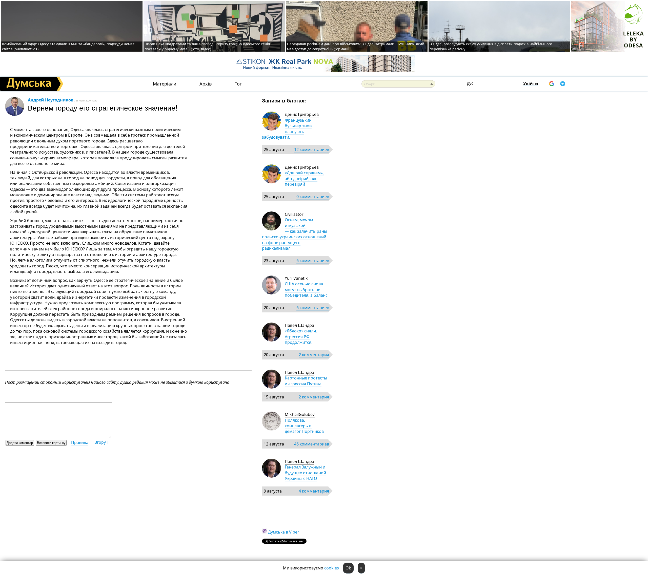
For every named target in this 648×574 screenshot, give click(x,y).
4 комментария (314, 491)
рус (470, 83)
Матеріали (164, 83)
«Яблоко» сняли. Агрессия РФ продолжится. (301, 336)
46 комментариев (311, 444)
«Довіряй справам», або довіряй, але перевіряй (304, 178)
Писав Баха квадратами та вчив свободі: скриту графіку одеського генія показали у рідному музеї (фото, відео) (207, 46)
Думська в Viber (283, 532)
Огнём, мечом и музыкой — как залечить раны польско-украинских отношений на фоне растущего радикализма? (294, 234)
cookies (331, 568)
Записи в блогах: (284, 100)
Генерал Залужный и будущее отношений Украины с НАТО (305, 472)
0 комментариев (312, 196)
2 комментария (314, 354)
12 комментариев (311, 149)
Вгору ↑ (101, 442)
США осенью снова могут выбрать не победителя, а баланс (306, 289)
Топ (238, 83)
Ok (348, 568)
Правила (79, 442)
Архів (205, 83)
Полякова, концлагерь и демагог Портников (304, 425)
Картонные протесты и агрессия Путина (306, 380)
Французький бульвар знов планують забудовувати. (287, 128)
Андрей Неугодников (50, 100)
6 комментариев (312, 260)
